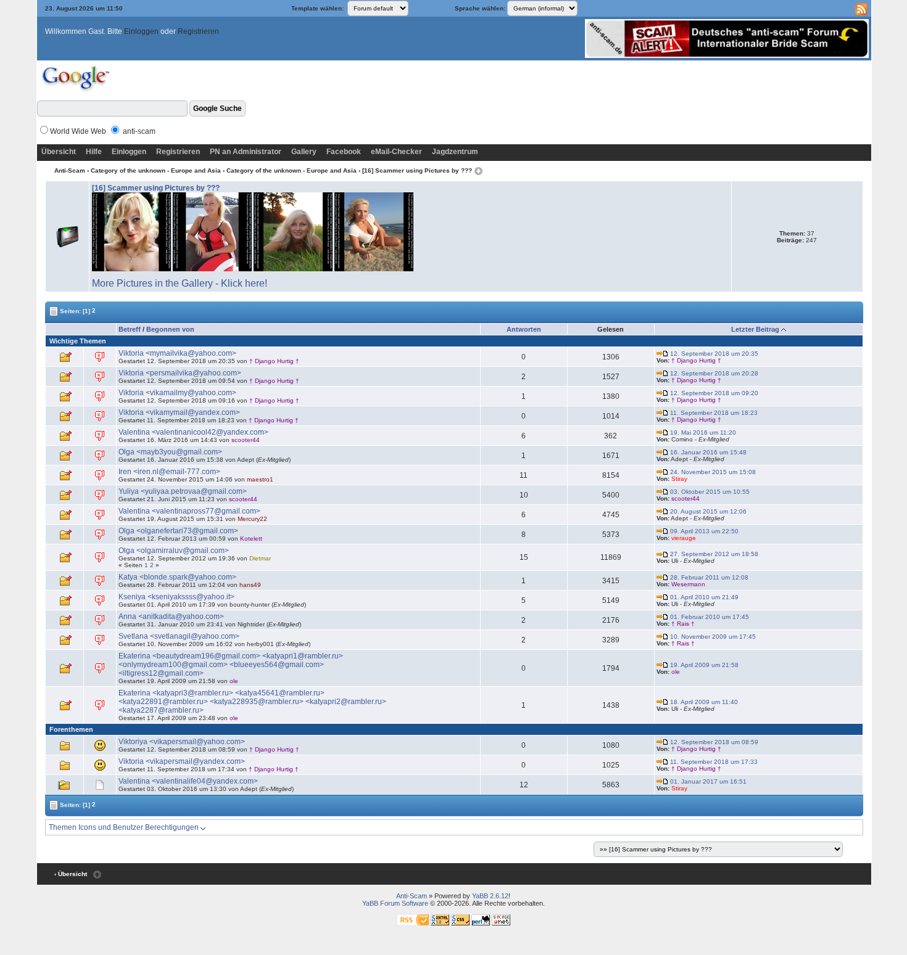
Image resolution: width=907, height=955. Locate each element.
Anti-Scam (69, 170)
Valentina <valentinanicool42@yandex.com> (193, 432)
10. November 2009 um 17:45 (712, 636)
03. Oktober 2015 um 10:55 (709, 491)
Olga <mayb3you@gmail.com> (170, 452)
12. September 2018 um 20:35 (713, 353)
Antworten (524, 329)
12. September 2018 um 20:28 (713, 373)
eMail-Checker (396, 151)
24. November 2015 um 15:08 (712, 472)
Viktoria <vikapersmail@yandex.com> (181, 761)
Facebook (343, 151)
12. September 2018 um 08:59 (713, 742)
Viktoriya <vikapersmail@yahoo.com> (181, 741)
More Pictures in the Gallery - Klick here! (179, 283)
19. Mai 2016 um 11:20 (702, 432)
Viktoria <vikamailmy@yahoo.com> (177, 392)
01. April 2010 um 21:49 (703, 597)
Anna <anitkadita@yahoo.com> (171, 616)
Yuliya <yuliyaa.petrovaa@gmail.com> (182, 491)
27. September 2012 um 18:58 (713, 554)
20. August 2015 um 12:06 (707, 511)
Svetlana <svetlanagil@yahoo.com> (178, 636)
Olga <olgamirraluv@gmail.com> (173, 550)
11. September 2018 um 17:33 (713, 761)
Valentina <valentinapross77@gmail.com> (189, 511)
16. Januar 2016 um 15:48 (707, 452)
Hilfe (94, 151)
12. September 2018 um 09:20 (713, 393)
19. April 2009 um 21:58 (703, 665)
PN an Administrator (245, 151)
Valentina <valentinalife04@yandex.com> (188, 781)
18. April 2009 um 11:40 (703, 702)
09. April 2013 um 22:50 (703, 531)
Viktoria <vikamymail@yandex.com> (179, 412)
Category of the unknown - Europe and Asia (156, 170)
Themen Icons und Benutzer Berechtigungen (125, 827)
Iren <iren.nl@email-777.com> (169, 471)
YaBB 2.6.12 (490, 896)
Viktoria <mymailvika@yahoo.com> (177, 353)
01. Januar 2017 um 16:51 (707, 781)
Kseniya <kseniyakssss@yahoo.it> (176, 596)
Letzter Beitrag (755, 329)
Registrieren (198, 31)
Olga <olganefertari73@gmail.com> (178, 531)
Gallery (304, 151)
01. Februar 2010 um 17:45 (708, 616)
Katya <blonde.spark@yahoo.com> (177, 577)
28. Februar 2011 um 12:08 (708, 577)
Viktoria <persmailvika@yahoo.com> (179, 373)
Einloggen (141, 31)
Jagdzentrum (455, 151)
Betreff (129, 329)
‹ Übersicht (70, 874)
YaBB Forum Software (395, 903)
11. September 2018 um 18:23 (713, 412)
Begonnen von (170, 329)
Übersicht (58, 151)
